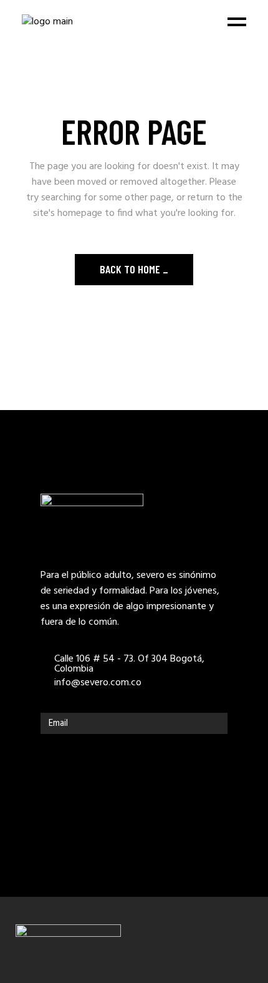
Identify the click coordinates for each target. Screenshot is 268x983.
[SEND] (215, 723)
